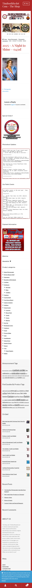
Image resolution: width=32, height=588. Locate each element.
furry (3, 400)
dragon (18, 393)
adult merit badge (6, 390)
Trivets (7, 318)
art (15, 391)
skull (13, 405)
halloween (5, 402)
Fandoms (6, 295)
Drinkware (6, 285)
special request (9, 377)
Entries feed (5, 566)
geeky (23, 400)
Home (5, 39)
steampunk (26, 405)
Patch (5, 330)
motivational (26, 402)
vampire (13, 407)
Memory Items (8, 497)
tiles (11, 407)
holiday (13, 402)
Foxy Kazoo (20, 396)
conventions (6, 370)
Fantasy (11, 396)
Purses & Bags (7, 333)
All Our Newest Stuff (9, 274)
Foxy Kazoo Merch (8, 300)
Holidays (6, 305)
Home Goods (7, 307)
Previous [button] (4, 27)
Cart (24, 584)
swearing (5, 407)
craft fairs (10, 370)
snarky (17, 405)
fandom (4, 396)
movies (4, 405)
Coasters (8, 310)
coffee (4, 393)
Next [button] (28, 27)
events (22, 373)
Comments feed (6, 568)
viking (16, 407)
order (16, 375)
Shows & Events (8, 500)
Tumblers (8, 292)
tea (9, 407)
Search (16, 585)
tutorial (23, 377)
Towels (7, 315)
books (21, 391)
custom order (19, 370)
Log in (3, 564)
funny (27, 396)
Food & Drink (7, 297)
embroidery (16, 373)
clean (27, 391)
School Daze (7, 340)
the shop (15, 377)
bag (3, 370)
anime (12, 391)
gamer (6, 375)
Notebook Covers (8, 325)
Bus (24, 390)
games (10, 400)
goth (27, 400)
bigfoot (18, 390)
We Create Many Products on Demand (14, 494)
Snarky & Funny (8, 343)
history (9, 402)
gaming (14, 400)
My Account (5, 585)
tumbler (19, 377)
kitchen (22, 402)
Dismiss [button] (4, 580)
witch (23, 407)
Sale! (5, 335)
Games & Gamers (8, 302)
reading (9, 405)
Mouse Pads (9, 312)
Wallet (5, 353)
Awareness (7, 277)
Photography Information (6, 90)
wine (21, 407)
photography (19, 375)
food (15, 396)
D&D (15, 393)
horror (16, 402)
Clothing (6, 282)
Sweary (6, 346)
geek (9, 375)
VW (19, 407)
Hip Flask (8, 287)
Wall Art (8, 320)
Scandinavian (7, 338)
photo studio (24, 375)
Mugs (7, 290)
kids (19, 402)
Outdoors (6, 328)
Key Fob (6, 323)
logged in (13, 104)
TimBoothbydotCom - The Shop (11, 5)
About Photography (12, 39)
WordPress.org (6, 570)
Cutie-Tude (10, 393)
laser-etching (12, 375)
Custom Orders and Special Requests (13, 503)
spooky (22, 405)
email (10, 373)
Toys (5, 348)
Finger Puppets (9, 351)
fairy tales (23, 393)
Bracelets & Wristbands (10, 279)
